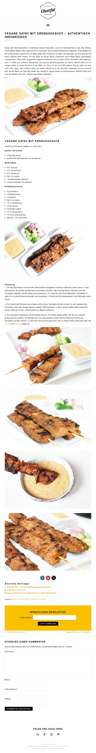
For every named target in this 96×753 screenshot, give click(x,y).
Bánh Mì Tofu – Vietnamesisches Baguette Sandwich (28, 587)
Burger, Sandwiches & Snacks (36, 599)
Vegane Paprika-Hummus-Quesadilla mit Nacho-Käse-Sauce (31, 593)
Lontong (18, 323)
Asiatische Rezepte (18, 599)
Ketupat (8, 323)
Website (8, 699)
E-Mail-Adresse (11, 689)
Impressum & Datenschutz (39, 746)
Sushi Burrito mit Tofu (16, 590)
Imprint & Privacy (60, 746)
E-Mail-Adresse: (26, 617)
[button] (42, 578)
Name (7, 679)
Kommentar (10, 651)
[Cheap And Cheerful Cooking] (48, 18)
